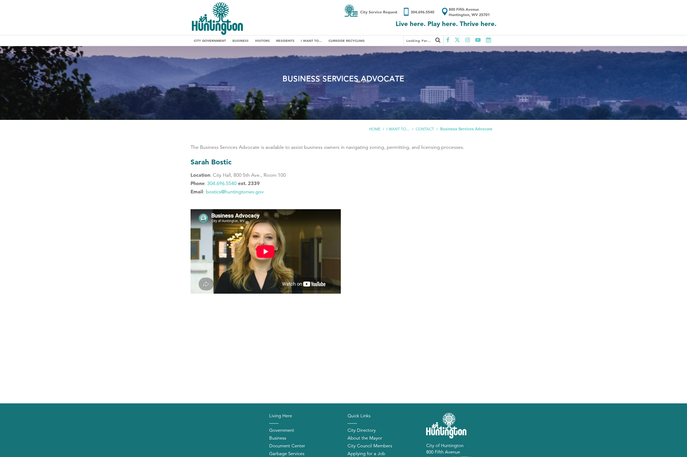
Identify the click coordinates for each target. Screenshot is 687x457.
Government (281, 430)
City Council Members (370, 446)
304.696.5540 (222, 183)
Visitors (262, 40)
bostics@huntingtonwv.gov (235, 192)
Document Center (287, 446)
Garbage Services (286, 453)
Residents (285, 40)
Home (374, 129)
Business (240, 40)
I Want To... (311, 40)
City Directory (362, 430)
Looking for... (419, 40)
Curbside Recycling (346, 40)
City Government (210, 40)
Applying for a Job (366, 453)
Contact (425, 129)
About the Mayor (365, 438)
